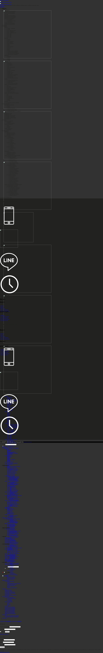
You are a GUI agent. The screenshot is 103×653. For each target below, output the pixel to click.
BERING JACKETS (11, 134)
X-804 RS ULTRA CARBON (13, 53)
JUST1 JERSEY (10, 142)
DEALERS (4, 562)
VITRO (8, 127)
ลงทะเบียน (2, 647)
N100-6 (8, 413)
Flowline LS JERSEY (15, 498)
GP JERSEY (12, 167)
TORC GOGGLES (8, 128)
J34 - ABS (9, 33)
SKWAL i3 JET (10, 72)
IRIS (8, 551)
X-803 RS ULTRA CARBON (13, 102)
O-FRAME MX (8, 541)
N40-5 (8, 44)
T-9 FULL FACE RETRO (12, 83)
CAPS (8, 107)
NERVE (9, 126)
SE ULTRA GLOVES (14, 469)
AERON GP (9, 64)
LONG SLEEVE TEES (12, 109)
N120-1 (8, 412)
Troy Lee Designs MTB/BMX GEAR (13, 184)
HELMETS (4, 26)
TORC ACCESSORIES (10, 23)
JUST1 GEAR (8, 136)
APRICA (9, 56)
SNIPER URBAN (10, 123)
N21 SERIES (10, 42)
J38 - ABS (9, 35)
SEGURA (7, 151)
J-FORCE (12, 512)
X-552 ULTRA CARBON (12, 52)
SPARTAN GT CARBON (12, 74)
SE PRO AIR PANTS (14, 493)
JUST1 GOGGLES (9, 124)
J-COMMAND (10, 508)
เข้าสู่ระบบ (7, 631)
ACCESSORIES (5, 544)
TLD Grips (9, 19)
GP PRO (9, 86)
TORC (6, 79)
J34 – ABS (9, 438)
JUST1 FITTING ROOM (12, 574)
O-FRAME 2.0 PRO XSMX (10, 117)
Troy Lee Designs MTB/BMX (12, 448)
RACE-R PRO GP (11, 67)
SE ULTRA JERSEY (14, 173)
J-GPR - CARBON (11, 28)
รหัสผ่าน (2, 629)
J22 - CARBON (10, 31)
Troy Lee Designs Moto (11, 439)
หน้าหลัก (2, 5)
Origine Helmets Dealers (11, 616)
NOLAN (6, 38)
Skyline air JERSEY (14, 188)
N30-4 (8, 473)
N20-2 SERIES (10, 41)
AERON (9, 63)
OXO (8, 66)
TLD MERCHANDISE (9, 104)
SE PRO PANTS (13, 182)
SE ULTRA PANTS (14, 183)
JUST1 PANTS (10, 518)
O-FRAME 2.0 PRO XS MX (10, 595)
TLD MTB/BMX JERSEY (12, 497)
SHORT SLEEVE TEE (12, 110)
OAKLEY (4, 536)
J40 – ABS (9, 435)
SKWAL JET (9, 73)
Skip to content (4, 0)
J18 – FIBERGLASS (11, 486)
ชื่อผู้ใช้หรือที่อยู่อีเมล (4, 626)
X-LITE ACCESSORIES (10, 24)
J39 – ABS (9, 436)
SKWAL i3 (9, 71)
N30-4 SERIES (10, 43)
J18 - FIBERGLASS (11, 30)
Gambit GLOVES (13, 468)
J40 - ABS (9, 37)
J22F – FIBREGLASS (11, 484)
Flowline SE (10, 98)
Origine (7, 455)
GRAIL (8, 99)
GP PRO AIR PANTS (14, 490)
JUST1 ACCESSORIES (10, 13)
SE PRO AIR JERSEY (14, 483)
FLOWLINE (9, 96)
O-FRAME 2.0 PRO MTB (10, 115)
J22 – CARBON (10, 483)
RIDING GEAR (5, 465)
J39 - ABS (9, 36)
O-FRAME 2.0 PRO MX (10, 116)
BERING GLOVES (11, 132)
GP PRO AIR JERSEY (14, 168)
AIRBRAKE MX (8, 537)
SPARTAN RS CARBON (12, 78)
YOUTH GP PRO (10, 446)
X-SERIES (7, 475)
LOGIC (8, 57)
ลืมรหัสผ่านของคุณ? (4, 634)
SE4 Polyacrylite (11, 442)
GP (8, 85)
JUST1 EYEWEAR (9, 121)
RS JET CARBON (11, 70)
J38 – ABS (9, 437)
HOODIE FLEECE (11, 108)
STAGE (8, 100)
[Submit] (5, 568)
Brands (4, 8)
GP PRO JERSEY (13, 169)
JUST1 (6, 27)
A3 (7, 94)
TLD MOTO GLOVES (11, 467)
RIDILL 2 (9, 68)
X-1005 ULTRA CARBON (12, 51)
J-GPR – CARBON (11, 482)
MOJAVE (9, 129)
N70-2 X (9, 47)
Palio (8, 511)
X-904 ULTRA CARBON (12, 54)
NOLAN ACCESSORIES (10, 15)
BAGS (8, 106)
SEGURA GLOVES (11, 152)
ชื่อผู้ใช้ (2, 639)
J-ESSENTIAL (13, 143)
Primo (8, 59)
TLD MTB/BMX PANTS (12, 503)
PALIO (8, 58)
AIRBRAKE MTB (8, 113)
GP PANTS (12, 177)
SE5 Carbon (10, 440)
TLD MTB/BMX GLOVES (12, 496)
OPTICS (4, 120)
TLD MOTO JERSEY (11, 476)
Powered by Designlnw (28, 442)
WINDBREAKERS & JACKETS (14, 111)
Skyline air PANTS (14, 504)
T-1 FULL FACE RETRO (12, 80)
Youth (9, 90)
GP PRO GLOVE (13, 473)
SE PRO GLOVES (13, 470)
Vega (8, 60)
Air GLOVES (12, 471)
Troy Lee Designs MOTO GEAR (12, 466)
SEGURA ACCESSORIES (10, 16)
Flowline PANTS (14, 506)
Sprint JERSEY (13, 502)
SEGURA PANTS (11, 154)
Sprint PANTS (13, 195)
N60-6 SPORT (10, 46)
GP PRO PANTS (13, 489)
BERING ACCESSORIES (10, 11)
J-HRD (11, 510)
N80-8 (8, 415)
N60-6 (8, 45)
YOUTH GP (9, 447)
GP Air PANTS (13, 488)
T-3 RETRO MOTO (11, 81)
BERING (6, 523)
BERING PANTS (10, 135)
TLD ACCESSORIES (9, 545)
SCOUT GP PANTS (14, 491)
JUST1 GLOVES (10, 509)
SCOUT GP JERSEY (14, 481)
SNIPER (9, 122)
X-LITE (6, 101)
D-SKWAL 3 (9, 65)
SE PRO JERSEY (13, 172)
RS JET (8, 69)
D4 (7, 95)
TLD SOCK (9, 22)
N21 (8, 474)
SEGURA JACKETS (11, 153)
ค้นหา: (3, 444)
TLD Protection (11, 21)
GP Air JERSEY (13, 166)
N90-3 (8, 414)
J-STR (8, 29)
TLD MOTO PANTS (11, 485)
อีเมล (1, 642)
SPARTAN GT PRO (11, 75)
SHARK (6, 61)
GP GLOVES (12, 474)
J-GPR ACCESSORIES (10, 12)
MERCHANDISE (6, 527)
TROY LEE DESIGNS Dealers (12, 615)
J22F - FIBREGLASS (11, 32)
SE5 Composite (11, 89)
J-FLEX (11, 511)
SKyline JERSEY (14, 499)
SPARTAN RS (10, 76)
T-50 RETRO (10, 464)
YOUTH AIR (12, 475)
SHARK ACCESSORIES (10, 17)
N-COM (6, 553)
